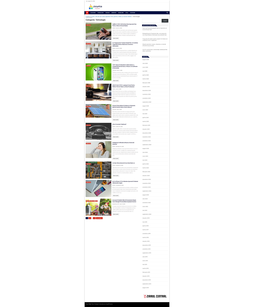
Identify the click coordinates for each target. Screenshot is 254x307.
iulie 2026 (145, 63)
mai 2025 (145, 113)
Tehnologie (100, 12)
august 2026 (146, 59)
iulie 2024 (145, 152)
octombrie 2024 (147, 140)
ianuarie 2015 (146, 276)
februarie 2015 (146, 272)
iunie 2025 (145, 109)
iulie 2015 (145, 256)
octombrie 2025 (147, 98)
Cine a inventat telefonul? (119, 124)
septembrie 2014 (147, 283)
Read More (115, 38)
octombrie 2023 (147, 187)
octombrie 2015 (146, 249)
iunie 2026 (145, 67)
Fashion (108, 12)
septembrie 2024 (147, 144)
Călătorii (132, 12)
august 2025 (146, 106)
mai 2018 (145, 222)
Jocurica (114, 70)
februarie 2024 (146, 171)
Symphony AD (115, 204)
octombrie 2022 (147, 202)
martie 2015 (146, 268)
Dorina (113, 28)
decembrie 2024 (147, 133)
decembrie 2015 (147, 245)
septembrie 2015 (147, 253)
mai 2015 (145, 264)
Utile (126, 12)
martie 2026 (146, 78)
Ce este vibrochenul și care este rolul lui (123, 163)
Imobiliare (121, 12)
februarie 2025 (146, 125)
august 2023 (146, 194)
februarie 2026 (146, 82)
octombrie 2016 (146, 233)
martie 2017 (146, 229)
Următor (99, 218)
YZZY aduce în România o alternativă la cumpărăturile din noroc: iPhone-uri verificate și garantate (124, 66)
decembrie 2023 (147, 179)
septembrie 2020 (147, 214)
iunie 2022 (145, 206)
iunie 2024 (145, 156)
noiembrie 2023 (147, 183)
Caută (165, 20)
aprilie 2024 (146, 164)
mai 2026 (145, 71)
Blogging (93, 12)
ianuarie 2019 (146, 218)
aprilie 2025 (146, 117)
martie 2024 (146, 167)
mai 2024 (145, 160)
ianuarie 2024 (146, 175)
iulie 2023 (145, 198)
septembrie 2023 (147, 191)
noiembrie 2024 (147, 137)
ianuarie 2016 (146, 241)
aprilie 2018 (145, 225)
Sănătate (113, 12)
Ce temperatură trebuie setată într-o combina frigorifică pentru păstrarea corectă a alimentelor (125, 44)
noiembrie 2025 (147, 94)
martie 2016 (146, 237)
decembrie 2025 (147, 90)
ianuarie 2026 (146, 86)
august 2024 (146, 148)
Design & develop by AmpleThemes (104, 304)
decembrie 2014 (147, 280)
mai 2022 (145, 210)
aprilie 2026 (146, 75)
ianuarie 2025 (146, 129)
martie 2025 (146, 121)
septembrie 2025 (147, 102)
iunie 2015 (145, 260)
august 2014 (146, 287)
